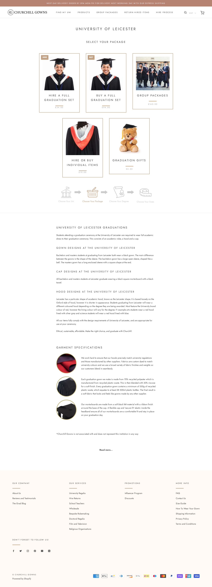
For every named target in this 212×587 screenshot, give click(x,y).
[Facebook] (13, 551)
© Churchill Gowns (24, 574)
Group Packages (107, 12)
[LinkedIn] (49, 551)
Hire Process (164, 12)
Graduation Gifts (129, 160)
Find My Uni (63, 12)
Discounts (129, 498)
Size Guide (181, 503)
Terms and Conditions (186, 523)
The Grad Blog (19, 503)
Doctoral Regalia (77, 518)
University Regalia (77, 493)
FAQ (178, 493)
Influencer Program (133, 493)
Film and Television (78, 523)
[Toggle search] (185, 13)
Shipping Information (185, 513)
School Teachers (76, 503)
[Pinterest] (35, 551)
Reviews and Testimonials (24, 498)
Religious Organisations (80, 528)
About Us (16, 493)
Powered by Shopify (21, 578)
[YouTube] (42, 551)
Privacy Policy (182, 518)
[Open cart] (202, 13)
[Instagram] (28, 551)
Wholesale (74, 508)
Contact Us (181, 498)
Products (84, 12)
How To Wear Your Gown (188, 508)
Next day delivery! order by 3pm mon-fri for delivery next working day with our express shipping (106, 3)
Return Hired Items (137, 12)
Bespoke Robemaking (79, 513)
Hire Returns (75, 498)
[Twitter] (21, 551)
